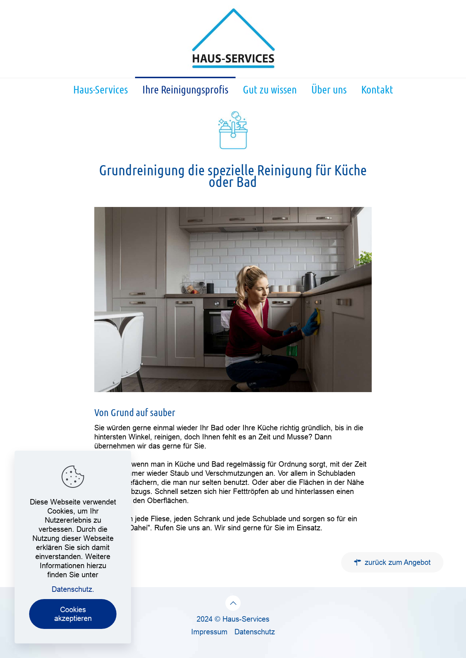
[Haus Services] (233, 39)
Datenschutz (254, 631)
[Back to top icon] (233, 603)
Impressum (209, 631)
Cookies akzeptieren (73, 613)
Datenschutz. (73, 589)
